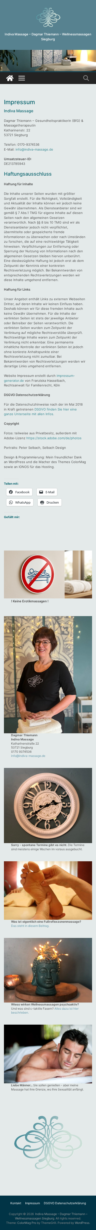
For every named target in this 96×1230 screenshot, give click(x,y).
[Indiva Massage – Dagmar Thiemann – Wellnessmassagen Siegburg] (48, 52)
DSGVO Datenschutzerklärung (65, 1203)
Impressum (32, 1203)
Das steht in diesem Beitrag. (30, 926)
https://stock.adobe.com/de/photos (53, 438)
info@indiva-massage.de (34, 149)
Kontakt (15, 1203)
